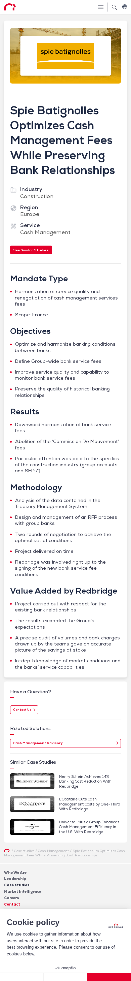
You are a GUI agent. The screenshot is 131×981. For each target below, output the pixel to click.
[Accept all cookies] (109, 977)
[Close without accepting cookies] (22, 977)
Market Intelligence (22, 891)
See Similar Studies (30, 250)
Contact (12, 904)
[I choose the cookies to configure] (65, 977)
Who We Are (15, 872)
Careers (11, 897)
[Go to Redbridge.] (6, 850)
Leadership (15, 878)
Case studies (17, 885)
